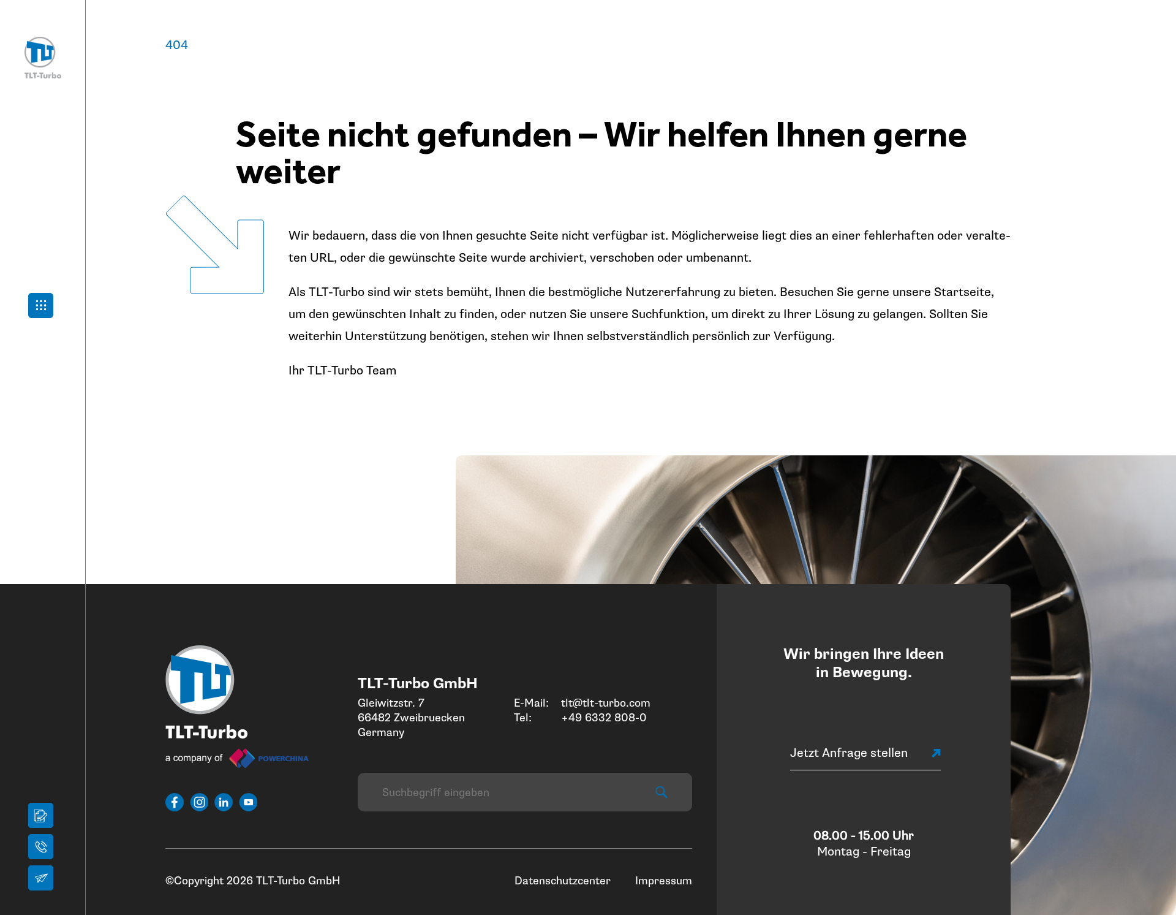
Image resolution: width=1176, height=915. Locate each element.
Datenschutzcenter (562, 880)
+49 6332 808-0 (604, 717)
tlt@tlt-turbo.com (605, 703)
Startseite (962, 292)
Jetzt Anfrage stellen (849, 753)
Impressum (663, 880)
